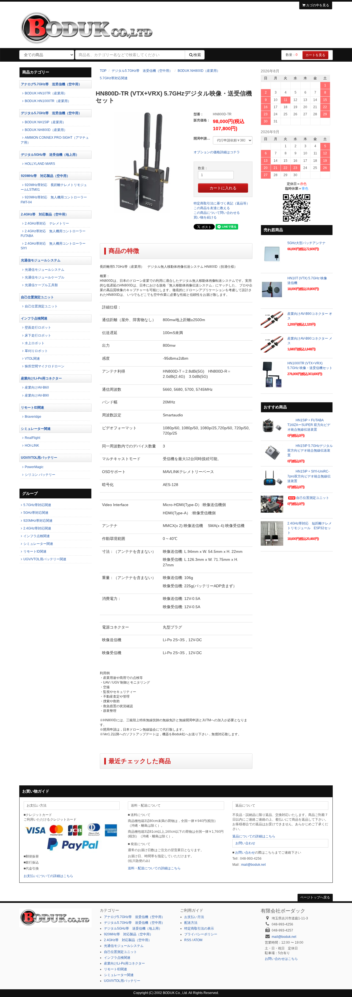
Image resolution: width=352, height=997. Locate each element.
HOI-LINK (32, 445)
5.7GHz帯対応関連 (114, 78)
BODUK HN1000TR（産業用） (48, 101)
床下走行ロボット (38, 335)
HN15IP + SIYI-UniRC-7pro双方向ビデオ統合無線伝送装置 (309, 476)
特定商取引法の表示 (199, 928)
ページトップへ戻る (315, 897)
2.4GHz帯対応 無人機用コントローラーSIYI (53, 246)
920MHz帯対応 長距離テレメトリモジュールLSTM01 (54, 187)
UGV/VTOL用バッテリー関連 (44, 559)
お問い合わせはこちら (281, 959)
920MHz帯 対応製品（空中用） (45, 176)
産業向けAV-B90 (37, 395)
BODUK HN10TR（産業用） (46, 93)
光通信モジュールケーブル (44, 277)
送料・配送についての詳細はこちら (154, 868)
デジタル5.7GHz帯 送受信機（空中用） (142, 71)
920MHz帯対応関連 (38, 521)
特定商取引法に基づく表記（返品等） (222, 203)
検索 (197, 55)
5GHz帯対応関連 (35, 513)
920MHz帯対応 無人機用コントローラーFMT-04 (54, 199)
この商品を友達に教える (212, 208)
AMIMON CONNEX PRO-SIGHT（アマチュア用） (55, 140)
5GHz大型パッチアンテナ (306, 243)
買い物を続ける (205, 217)
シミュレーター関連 (36, 429)
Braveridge (33, 417)
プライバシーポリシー (200, 934)
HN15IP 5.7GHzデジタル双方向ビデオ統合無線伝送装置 (310, 450)
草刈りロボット (36, 351)
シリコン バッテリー (40, 475)
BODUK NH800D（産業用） (199, 71)
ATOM (197, 940)
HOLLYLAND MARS (40, 164)
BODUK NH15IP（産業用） (45, 122)
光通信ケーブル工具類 (41, 285)
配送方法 (190, 923)
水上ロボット (35, 343)
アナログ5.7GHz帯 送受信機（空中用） (51, 84)
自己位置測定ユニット (37, 297)
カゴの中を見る (317, 5)
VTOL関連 (32, 358)
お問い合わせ (245, 843)
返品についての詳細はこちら (253, 836)
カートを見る (315, 55)
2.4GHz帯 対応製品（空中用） (44, 214)
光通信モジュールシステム (41, 260)
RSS (187, 940)
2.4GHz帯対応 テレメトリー (47, 223)
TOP (103, 71)
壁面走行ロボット (38, 327)
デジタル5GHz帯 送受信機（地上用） (50, 155)
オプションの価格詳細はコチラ (217, 152)
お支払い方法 (194, 917)
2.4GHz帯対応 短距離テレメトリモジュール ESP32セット (309, 528)
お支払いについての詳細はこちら (48, 876)
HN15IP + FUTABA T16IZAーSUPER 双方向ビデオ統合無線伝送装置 (308, 424)
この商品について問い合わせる (217, 213)
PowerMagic (34, 467)
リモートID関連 (32, 407)
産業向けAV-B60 (37, 387)
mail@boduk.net (253, 865)
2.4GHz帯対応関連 (37, 528)
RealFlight (32, 438)
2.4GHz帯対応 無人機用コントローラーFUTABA (53, 233)
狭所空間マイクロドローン (44, 366)
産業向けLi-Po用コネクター (41, 378)
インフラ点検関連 (34, 318)
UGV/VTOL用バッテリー (39, 458)
